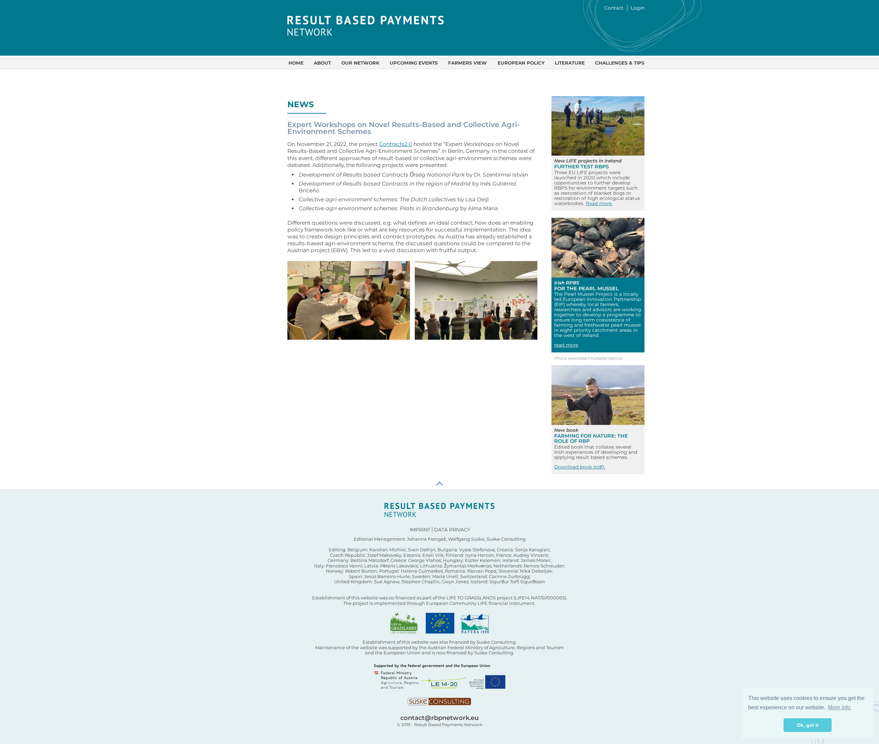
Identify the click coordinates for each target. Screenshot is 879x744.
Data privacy (452, 530)
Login (637, 8)
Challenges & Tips (619, 63)
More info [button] (839, 707)
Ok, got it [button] (808, 725)
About (322, 63)
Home (296, 63)
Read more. (599, 203)
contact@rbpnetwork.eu (439, 718)
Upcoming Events (414, 63)
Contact (614, 8)
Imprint (420, 530)
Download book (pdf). (579, 467)
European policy (521, 63)
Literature (570, 63)
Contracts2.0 (395, 144)
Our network (360, 63)
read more (566, 345)
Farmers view (467, 63)
